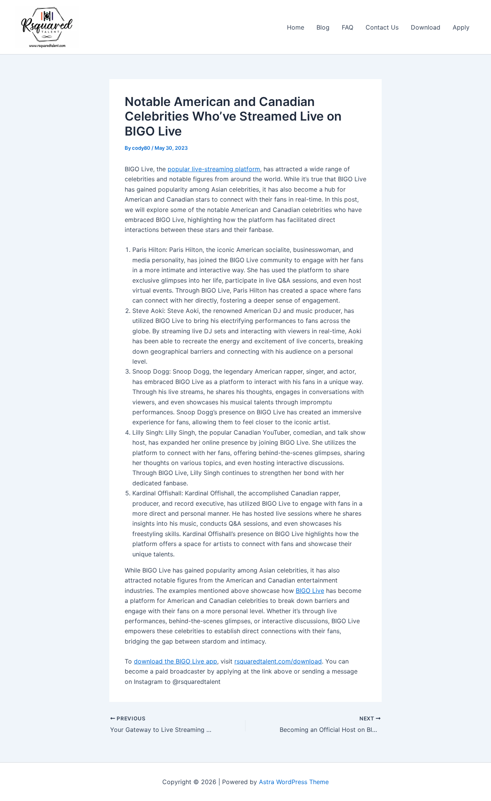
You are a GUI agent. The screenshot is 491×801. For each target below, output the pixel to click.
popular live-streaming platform (214, 169)
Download (425, 27)
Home (295, 27)
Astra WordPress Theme (294, 782)
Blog (323, 27)
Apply (461, 27)
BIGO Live (310, 590)
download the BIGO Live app (175, 661)
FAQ (347, 27)
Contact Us (382, 27)
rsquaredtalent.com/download (278, 661)
